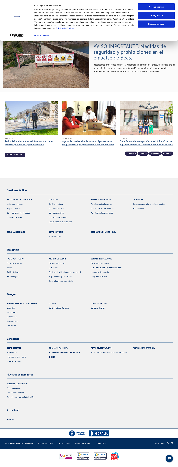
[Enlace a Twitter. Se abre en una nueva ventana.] (168, 443)
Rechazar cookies (156, 24)
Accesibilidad (64, 443)
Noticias (10, 419)
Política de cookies (45, 443)
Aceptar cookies (156, 7)
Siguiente (155, 153)
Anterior (143, 153)
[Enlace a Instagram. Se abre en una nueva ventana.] (172, 443)
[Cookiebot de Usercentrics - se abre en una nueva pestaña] (16, 35)
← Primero (131, 153)
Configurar (155, 15)
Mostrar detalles (41, 35)
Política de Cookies (65, 28)
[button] (15, 155)
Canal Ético (101, 443)
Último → (167, 153)
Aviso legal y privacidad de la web (19, 443)
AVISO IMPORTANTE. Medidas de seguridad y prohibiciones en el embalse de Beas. (130, 52)
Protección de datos (83, 443)
